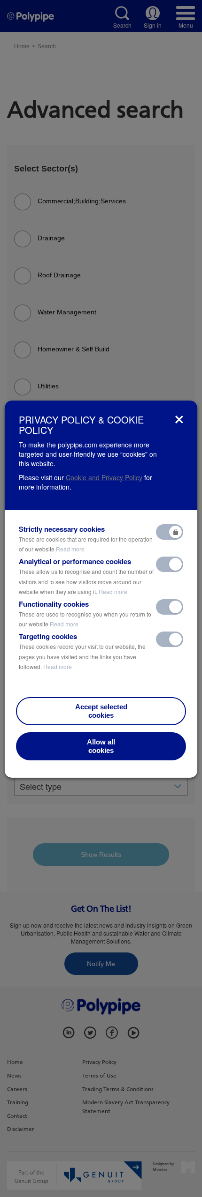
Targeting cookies (82, 651)
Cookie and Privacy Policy (104, 477)
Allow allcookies (101, 746)
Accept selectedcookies (101, 711)
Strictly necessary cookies (86, 538)
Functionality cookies (85, 613)
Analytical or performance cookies (86, 576)
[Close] (179, 419)
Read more (70, 549)
